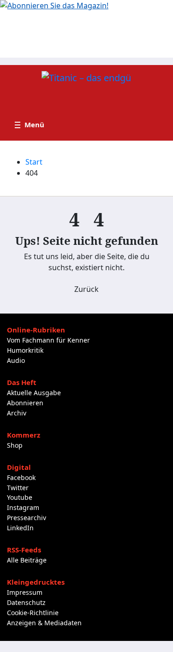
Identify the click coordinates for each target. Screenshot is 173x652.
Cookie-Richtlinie (33, 612)
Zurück (86, 289)
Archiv (16, 413)
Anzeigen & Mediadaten (44, 622)
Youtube (19, 497)
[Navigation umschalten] (29, 125)
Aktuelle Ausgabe (34, 392)
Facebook (21, 477)
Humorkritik (25, 350)
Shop (15, 445)
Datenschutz (26, 602)
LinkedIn (20, 527)
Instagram (23, 507)
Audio (16, 360)
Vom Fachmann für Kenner (48, 340)
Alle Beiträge (27, 560)
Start (33, 162)
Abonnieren (25, 402)
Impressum (24, 592)
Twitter (18, 487)
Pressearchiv (26, 517)
